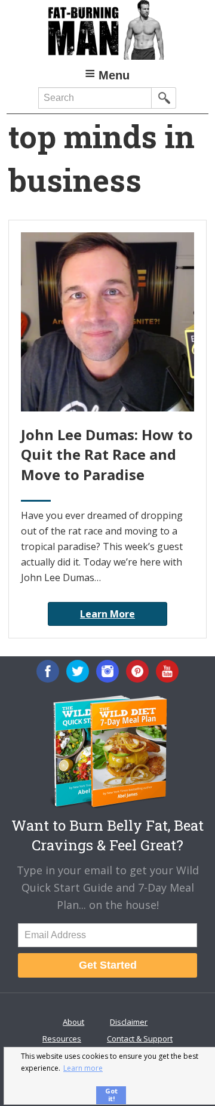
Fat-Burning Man (107, 30)
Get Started (108, 965)
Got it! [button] (111, 1094)
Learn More (107, 613)
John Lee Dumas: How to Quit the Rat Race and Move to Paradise (107, 454)
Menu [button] (114, 75)
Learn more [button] (83, 1068)
